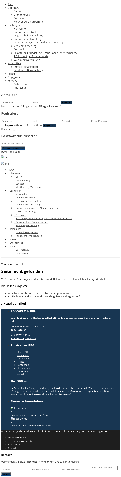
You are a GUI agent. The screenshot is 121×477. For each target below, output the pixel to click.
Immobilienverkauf (25, 32)
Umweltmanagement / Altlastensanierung (38, 42)
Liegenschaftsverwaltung (28, 35)
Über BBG (13, 7)
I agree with (23, 125)
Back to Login (9, 129)
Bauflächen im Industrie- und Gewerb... (32, 415)
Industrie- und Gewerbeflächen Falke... (31, 425)
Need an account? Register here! (20, 106)
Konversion (20, 28)
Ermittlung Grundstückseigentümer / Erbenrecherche (46, 53)
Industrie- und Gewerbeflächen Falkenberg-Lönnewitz (39, 293)
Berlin (17, 11)
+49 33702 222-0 (20, 335)
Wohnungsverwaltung (27, 60)
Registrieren (49, 125)
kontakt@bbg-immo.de (23, 338)
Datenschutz (21, 84)
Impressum (20, 87)
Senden (6, 474)
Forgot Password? (51, 106)
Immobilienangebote (26, 67)
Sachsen (19, 18)
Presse (12, 73)
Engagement (15, 77)
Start (10, 4)
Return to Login (10, 151)
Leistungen (14, 25)
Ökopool (19, 49)
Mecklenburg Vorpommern (30, 21)
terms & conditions (30, 125)
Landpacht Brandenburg (28, 70)
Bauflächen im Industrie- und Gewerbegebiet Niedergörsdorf (44, 296)
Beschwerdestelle (17, 437)
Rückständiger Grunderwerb (31, 56)
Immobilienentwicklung (27, 39)
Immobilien (14, 63)
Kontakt (12, 80)
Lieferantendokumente (20, 441)
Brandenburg (22, 14)
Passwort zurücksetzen (13, 148)
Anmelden (66, 102)
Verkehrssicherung (25, 46)
